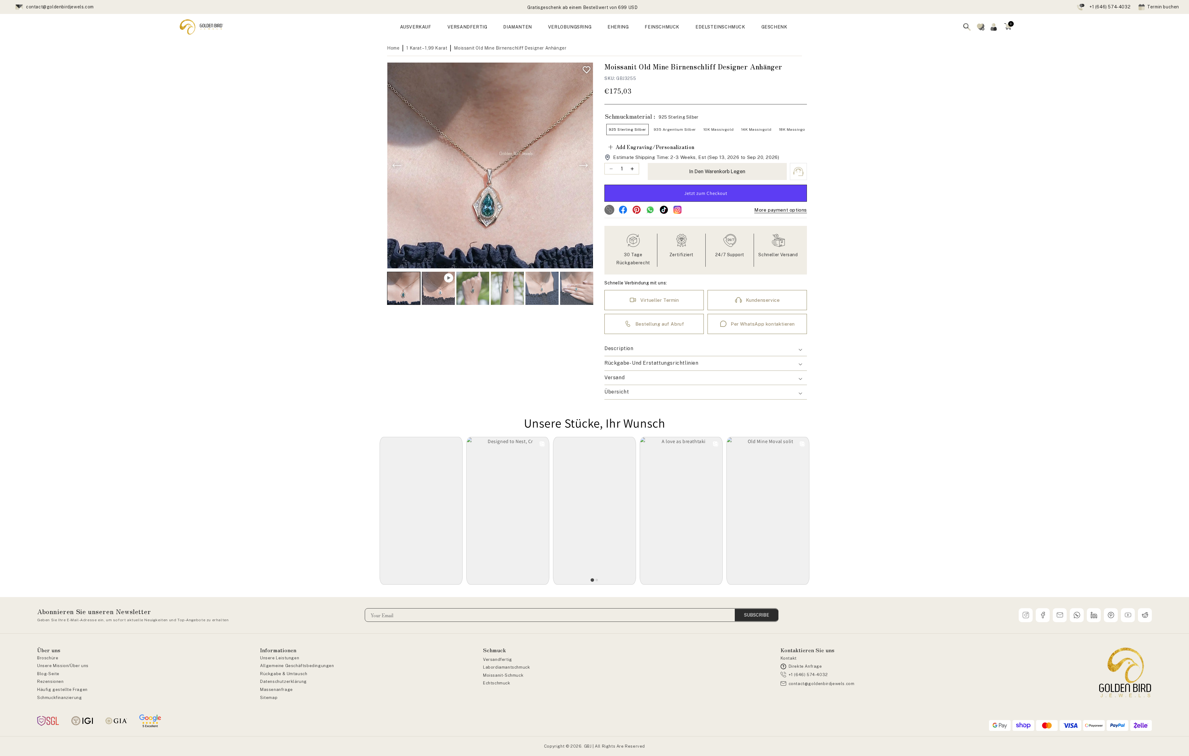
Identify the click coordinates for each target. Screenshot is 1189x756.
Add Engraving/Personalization (651, 146)
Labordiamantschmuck (506, 667)
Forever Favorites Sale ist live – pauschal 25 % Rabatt (582, 7)
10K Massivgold (718, 129)
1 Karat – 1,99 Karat (426, 48)
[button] (1008, 27)
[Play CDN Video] (438, 288)
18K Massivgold (794, 129)
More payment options (780, 210)
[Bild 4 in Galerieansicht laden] (542, 288)
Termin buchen (1163, 6)
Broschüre (47, 658)
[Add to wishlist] (585, 68)
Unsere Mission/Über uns (63, 665)
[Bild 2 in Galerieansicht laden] (473, 288)
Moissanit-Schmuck (503, 675)
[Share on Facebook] (623, 210)
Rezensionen (50, 681)
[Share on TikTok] (664, 210)
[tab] (592, 580)
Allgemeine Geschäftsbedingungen (297, 665)
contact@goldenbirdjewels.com (60, 6)
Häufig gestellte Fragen (62, 689)
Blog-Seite (48, 673)
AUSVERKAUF (415, 26)
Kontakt (789, 658)
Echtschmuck (496, 683)
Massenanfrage (276, 689)
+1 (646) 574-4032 (1109, 6)
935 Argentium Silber (675, 129)
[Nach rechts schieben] (583, 165)
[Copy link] (609, 210)
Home (393, 48)
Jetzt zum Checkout (705, 193)
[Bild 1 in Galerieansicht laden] (403, 288)
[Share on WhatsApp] (650, 210)
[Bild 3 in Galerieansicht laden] (507, 288)
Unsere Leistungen (279, 658)
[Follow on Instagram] (677, 210)
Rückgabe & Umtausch (283, 673)
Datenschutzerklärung (283, 681)
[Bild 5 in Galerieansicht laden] (576, 288)
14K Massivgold (756, 129)
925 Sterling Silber (627, 129)
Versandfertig (497, 659)
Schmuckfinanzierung (59, 697)
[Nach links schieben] (397, 165)
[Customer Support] (798, 171)
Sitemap (268, 697)
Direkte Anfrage (805, 666)
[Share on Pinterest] (637, 210)
